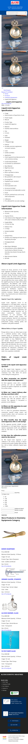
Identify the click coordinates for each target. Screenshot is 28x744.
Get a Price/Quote (6, 103)
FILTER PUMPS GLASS (9, 651)
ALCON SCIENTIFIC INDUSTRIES (15, 7)
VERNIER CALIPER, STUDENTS (11, 579)
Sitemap (4, 690)
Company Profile (6, 684)
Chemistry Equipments (11, 97)
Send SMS (15, 724)
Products (7, 95)
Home (6, 94)
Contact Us (5, 688)
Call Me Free (15, 730)
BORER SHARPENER (8, 549)
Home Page (5, 682)
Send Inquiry (6, 90)
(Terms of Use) (16, 737)
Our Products (5, 686)
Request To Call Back (7, 92)
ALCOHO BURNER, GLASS (10, 613)
